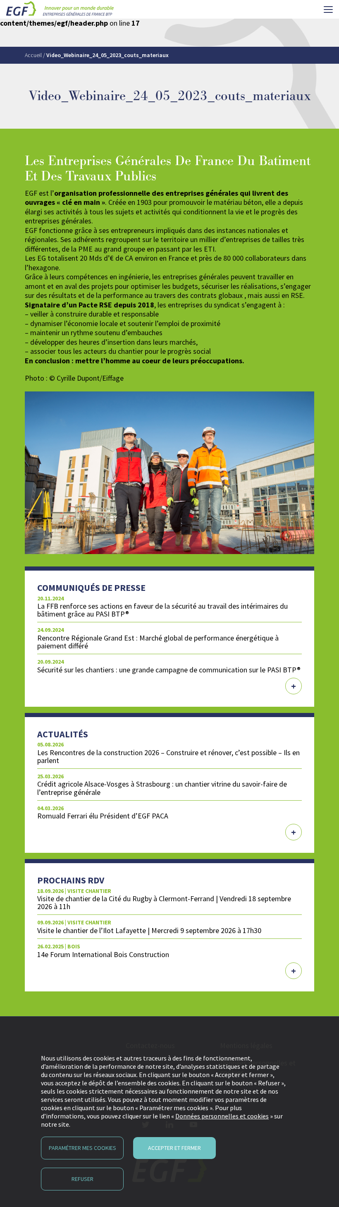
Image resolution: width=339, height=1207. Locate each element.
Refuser (82, 1179)
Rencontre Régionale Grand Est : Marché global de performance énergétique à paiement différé (158, 641)
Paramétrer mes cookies (82, 1148)
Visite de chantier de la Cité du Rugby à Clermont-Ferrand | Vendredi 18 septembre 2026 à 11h (164, 902)
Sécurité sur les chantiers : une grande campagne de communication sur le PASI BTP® (169, 669)
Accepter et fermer (174, 1148)
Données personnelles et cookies (222, 1116)
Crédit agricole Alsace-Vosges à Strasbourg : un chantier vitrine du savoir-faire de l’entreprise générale (162, 788)
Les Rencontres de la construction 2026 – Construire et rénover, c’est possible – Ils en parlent (168, 756)
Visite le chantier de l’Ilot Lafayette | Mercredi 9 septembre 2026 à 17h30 (149, 930)
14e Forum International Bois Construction (103, 954)
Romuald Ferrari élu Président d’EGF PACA (102, 816)
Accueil (33, 55)
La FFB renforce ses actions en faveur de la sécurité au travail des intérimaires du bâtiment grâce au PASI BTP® (162, 610)
